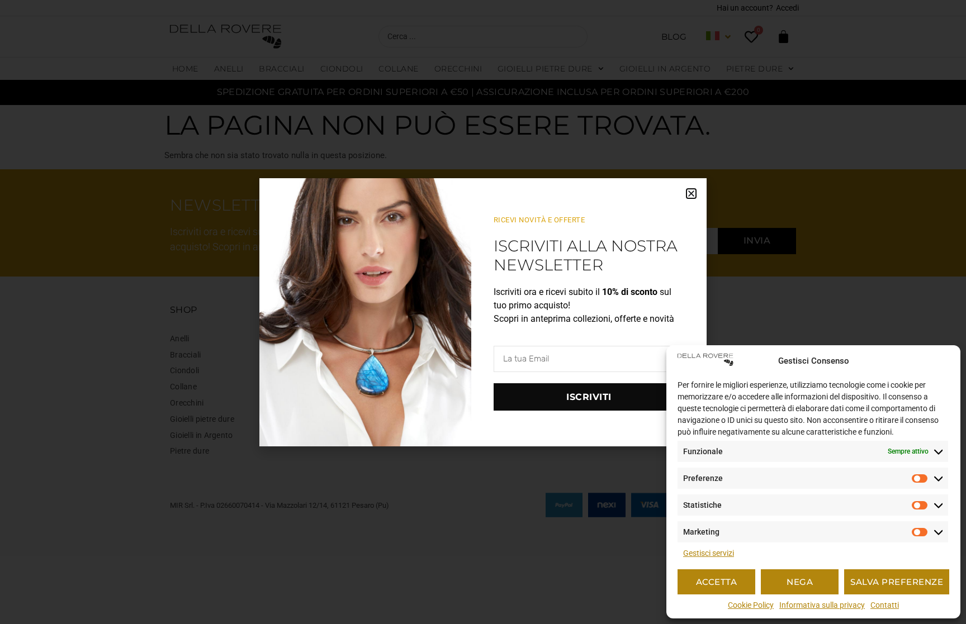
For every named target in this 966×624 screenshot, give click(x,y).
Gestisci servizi (708, 553)
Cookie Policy (751, 605)
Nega (800, 582)
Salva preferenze (896, 582)
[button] (691, 193)
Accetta (716, 582)
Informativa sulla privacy (822, 605)
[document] (483, 312)
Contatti (884, 605)
